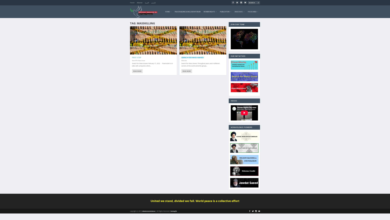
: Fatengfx (173, 211)
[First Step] (153, 40)
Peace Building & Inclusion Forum (187, 12)
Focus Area (252, 12)
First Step (136, 57)
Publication (224, 12)
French (132, 3)
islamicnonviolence (148, 211)
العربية (147, 3)
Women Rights (209, 12)
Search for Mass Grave (138, 61)
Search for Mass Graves (192, 57)
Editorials (184, 61)
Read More (137, 71)
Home (167, 12)
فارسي (153, 3)
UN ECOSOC (239, 12)
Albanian (139, 3)
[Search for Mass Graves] (202, 40)
